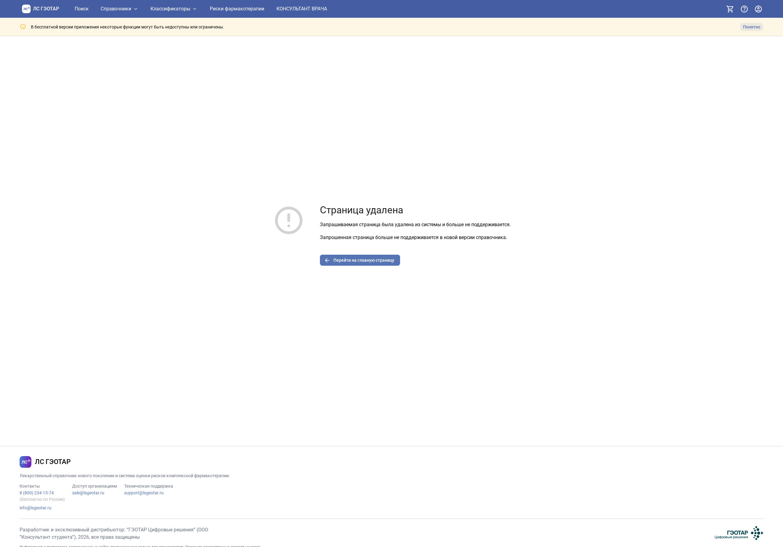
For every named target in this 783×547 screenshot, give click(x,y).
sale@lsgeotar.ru (88, 492)
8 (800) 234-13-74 (37, 492)
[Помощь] (744, 9)
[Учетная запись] (758, 9)
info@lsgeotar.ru (35, 507)
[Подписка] (730, 9)
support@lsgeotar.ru (144, 492)
